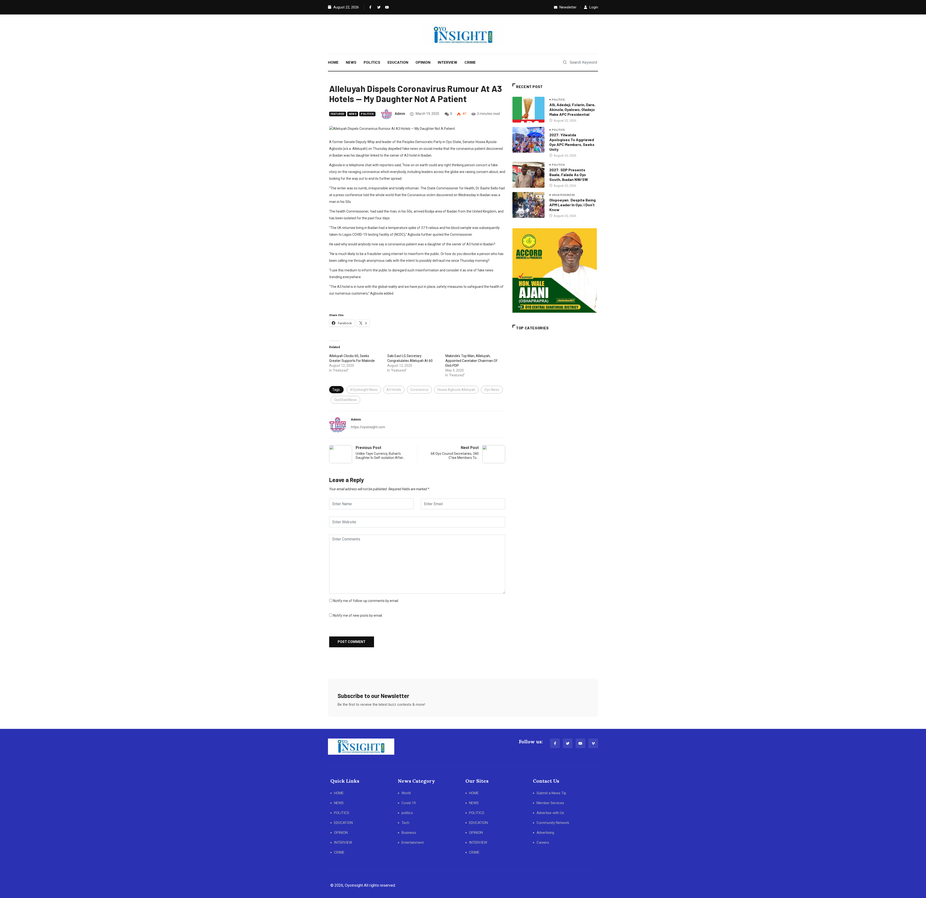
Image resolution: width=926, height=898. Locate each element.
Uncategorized (563, 195)
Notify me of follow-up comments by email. (366, 601)
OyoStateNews (345, 400)
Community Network (553, 823)
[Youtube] (385, 7)
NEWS (351, 62)
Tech (405, 823)
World (406, 793)
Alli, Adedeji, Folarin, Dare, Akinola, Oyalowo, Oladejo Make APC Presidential (572, 109)
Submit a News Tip (551, 793)
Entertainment (413, 842)
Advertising (545, 832)
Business (409, 832)
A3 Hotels (394, 390)
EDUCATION (398, 62)
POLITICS (372, 62)
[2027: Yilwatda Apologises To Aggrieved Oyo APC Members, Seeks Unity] (528, 139)
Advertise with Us (550, 813)
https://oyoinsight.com (368, 427)
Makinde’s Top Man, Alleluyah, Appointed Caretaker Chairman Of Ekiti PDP (471, 360)
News (353, 114)
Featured (338, 114)
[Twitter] (377, 7)
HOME (333, 62)
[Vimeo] (593, 743)
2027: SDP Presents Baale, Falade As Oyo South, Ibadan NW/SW (568, 174)
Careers (543, 842)
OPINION (422, 62)
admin (400, 114)
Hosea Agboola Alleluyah (456, 390)
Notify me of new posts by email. (358, 615)
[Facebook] (370, 7)
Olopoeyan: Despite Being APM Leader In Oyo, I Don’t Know (572, 205)
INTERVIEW (447, 62)
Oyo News (491, 390)
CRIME (470, 62)
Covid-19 (409, 803)
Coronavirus (419, 390)
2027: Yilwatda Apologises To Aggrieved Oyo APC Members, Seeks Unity (571, 142)
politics (367, 114)
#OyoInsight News (364, 390)
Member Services (550, 803)
